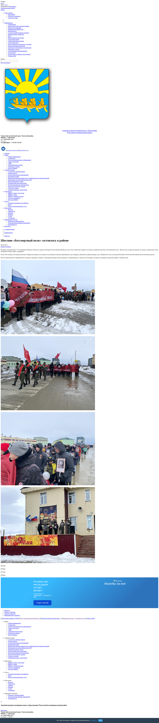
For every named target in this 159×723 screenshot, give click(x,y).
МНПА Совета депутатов (16, 193)
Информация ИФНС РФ (15, 29)
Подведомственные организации (18, 185)
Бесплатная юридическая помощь (18, 26)
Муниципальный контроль (16, 46)
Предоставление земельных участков (19, 44)
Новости (7, 236)
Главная (6, 153)
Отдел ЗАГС (12, 52)
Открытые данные (14, 166)
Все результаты (5, 62)
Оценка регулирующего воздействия (19, 47)
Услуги (6, 201)
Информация (8, 23)
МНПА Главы (12, 195)
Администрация (9, 170)
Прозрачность (12, 224)
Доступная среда (13, 43)
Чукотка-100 (12, 56)
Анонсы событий (9, 613)
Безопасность (12, 31)
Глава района (8, 13)
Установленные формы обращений (19, 223)
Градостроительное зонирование (18, 175)
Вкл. (11, 6)
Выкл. (14, 6)
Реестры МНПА (13, 200)
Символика (11, 158)
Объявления (12, 24)
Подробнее (93, 720)
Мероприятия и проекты (12, 615)
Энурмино (11, 218)
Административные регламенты (18, 203)
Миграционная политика (16, 38)
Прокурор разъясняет (14, 28)
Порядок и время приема (16, 221)
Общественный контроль (16, 41)
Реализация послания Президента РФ (20, 180)
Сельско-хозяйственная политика (18, 33)
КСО (9, 36)
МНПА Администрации (15, 196)
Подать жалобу (42, 603)
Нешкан (10, 214)
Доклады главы (13, 18)
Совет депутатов (13, 161)
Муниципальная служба (15, 181)
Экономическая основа (15, 165)
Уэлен (10, 216)
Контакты (7, 226)
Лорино (10, 213)
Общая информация (14, 156)
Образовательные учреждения (17, 190)
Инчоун (10, 209)
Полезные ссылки (13, 49)
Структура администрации (16, 171)
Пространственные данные (16, 186)
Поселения (7, 208)
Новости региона (9, 612)
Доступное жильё (13, 39)
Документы (8, 191)
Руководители (12, 173)
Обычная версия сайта (8, 8)
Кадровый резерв (13, 176)
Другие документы (14, 198)
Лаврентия (11, 211)
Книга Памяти (12, 168)
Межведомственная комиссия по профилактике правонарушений (28, 178)
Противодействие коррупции (17, 183)
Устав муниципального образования (19, 160)
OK (100, 720)
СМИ (10, 163)
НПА (9, 204)
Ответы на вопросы (14, 16)
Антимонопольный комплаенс (17, 51)
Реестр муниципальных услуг (17, 206)
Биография (11, 14)
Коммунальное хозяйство (16, 34)
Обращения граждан (10, 219)
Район (6, 155)
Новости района (6, 246)
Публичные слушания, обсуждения (19, 54)
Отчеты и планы (13, 188)
